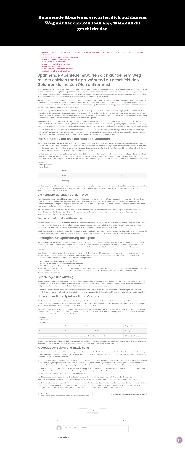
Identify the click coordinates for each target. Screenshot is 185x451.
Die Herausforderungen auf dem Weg (55, 59)
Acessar (125, 421)
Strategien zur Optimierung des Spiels (55, 64)
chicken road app (109, 105)
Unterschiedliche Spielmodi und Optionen (57, 69)
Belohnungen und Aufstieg (51, 66)
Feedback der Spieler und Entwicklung (55, 71)
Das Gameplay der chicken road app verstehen (59, 57)
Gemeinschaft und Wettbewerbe (54, 62)
